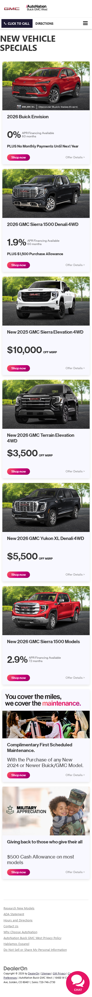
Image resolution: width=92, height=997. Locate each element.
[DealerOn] (16, 968)
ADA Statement (14, 914)
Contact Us (11, 926)
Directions (44, 23)
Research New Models (19, 908)
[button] (17, 23)
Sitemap (46, 973)
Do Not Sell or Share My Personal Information (35, 950)
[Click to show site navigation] (85, 23)
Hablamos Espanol (16, 944)
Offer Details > (75, 157)
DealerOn (33, 973)
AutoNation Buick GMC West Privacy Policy (32, 938)
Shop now (18, 157)
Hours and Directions (18, 920)
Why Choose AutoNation (20, 932)
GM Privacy (59, 973)
